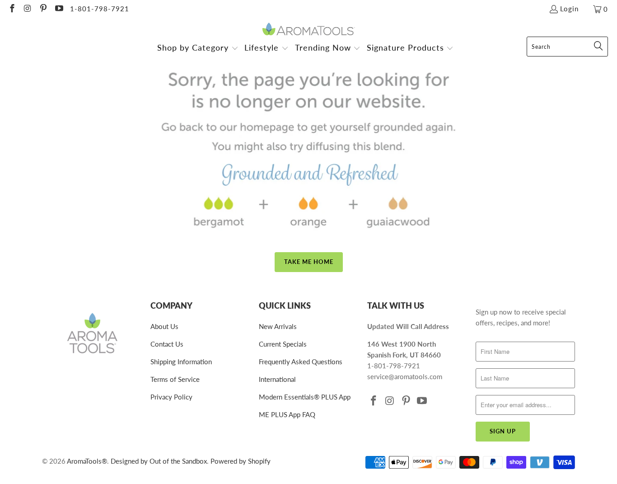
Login (569, 9)
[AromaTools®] (308, 30)
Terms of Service (175, 379)
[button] (197, 49)
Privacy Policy (171, 397)
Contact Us (166, 344)
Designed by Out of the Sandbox (159, 461)
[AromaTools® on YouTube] (58, 9)
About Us (164, 326)
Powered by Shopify (240, 461)
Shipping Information (181, 361)
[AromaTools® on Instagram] (27, 9)
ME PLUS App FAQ (287, 414)
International (277, 379)
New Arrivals (278, 326)
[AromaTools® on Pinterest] (42, 9)
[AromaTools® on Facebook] (11, 9)
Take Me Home (308, 261)
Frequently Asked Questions (300, 361)
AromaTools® (87, 461)
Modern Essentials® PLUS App (305, 397)
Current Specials (283, 344)
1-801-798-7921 (99, 9)
